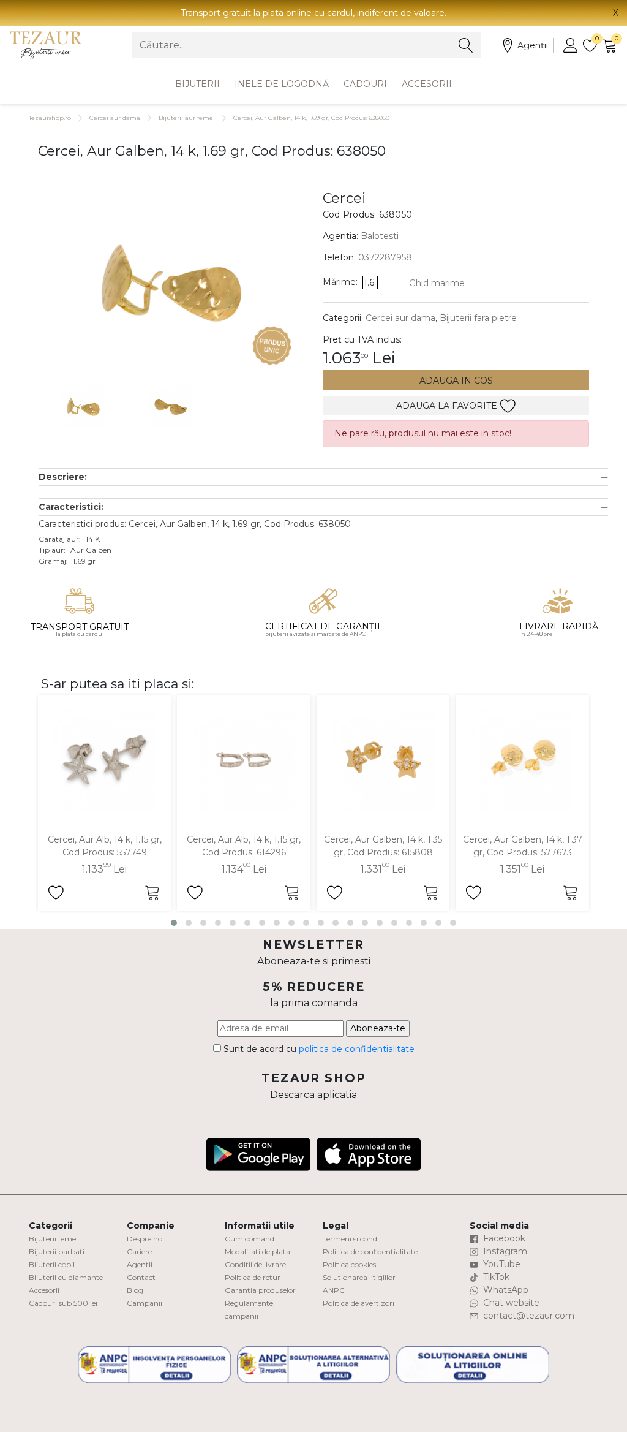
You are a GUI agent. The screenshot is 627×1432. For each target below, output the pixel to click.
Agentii (139, 1264)
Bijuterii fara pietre (478, 318)
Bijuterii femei (53, 1238)
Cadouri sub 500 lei (63, 1303)
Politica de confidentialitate (370, 1251)
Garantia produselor (260, 1290)
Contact (141, 1277)
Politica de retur (252, 1277)
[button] (323, 477)
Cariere (139, 1251)
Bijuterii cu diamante (66, 1277)
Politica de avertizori (358, 1303)
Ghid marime (437, 283)
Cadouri (365, 83)
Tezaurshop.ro (50, 118)
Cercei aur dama (114, 118)
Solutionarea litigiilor (359, 1277)
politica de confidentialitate (357, 1049)
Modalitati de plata (257, 1251)
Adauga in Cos (456, 380)
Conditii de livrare (255, 1264)
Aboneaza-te (377, 1028)
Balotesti (380, 235)
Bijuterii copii (52, 1264)
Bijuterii (197, 83)
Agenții (532, 45)
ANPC (334, 1290)
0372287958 (385, 257)
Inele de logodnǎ (282, 83)
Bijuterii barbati (56, 1251)
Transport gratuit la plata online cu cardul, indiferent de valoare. (313, 12)
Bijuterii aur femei (187, 118)
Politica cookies (349, 1264)
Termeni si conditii (354, 1238)
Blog (135, 1290)
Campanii (144, 1303)
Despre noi (145, 1238)
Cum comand (249, 1238)
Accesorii (427, 83)
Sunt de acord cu (318, 1049)
